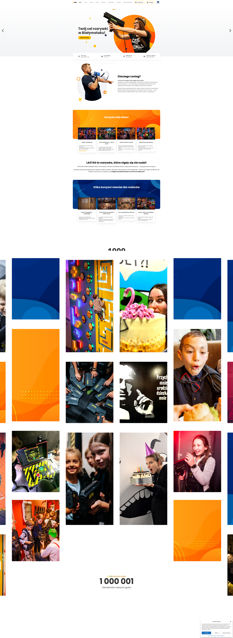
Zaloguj (151, 2)
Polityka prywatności (220, 635)
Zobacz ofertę (84, 38)
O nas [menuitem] (85, 2)
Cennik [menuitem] (97, 2)
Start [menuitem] (80, 2)
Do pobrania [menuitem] (111, 2)
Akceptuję (206, 632)
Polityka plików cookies (212, 635)
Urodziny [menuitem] (119, 2)
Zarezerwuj (140, 2)
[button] (230, 621)
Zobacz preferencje (226, 632)
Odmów (216, 632)
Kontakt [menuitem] (103, 2)
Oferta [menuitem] (91, 2)
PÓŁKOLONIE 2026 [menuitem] (127, 2)
